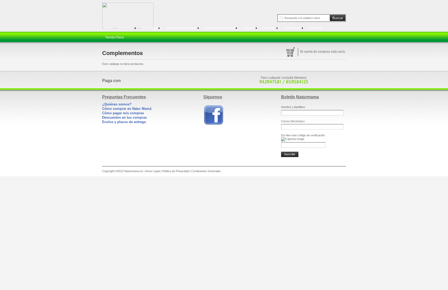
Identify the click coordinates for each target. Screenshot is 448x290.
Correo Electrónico (293, 121)
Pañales (269, 28)
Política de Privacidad (175, 171)
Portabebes (292, 28)
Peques (249, 28)
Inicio (109, 28)
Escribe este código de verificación (303, 135)
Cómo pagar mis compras (123, 113)
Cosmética (126, 28)
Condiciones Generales (206, 171)
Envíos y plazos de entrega (124, 122)
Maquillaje (150, 28)
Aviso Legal (152, 171)
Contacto (316, 28)
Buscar (337, 18)
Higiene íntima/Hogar (181, 28)
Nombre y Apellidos (293, 107)
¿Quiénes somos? (116, 104)
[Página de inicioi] (130, 16)
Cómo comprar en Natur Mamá (126, 109)
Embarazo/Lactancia (220, 28)
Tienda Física (114, 37)
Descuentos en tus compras (124, 117)
